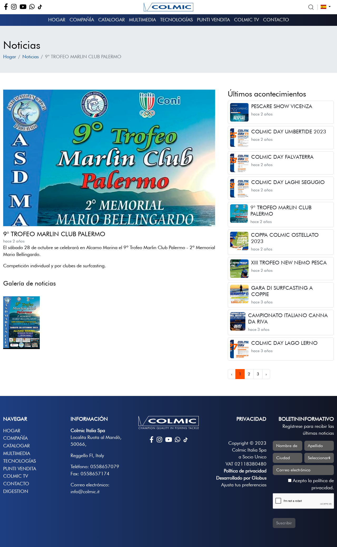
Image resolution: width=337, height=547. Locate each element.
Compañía (82, 19)
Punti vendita (213, 19)
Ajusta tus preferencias (243, 484)
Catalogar (111, 19)
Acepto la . (312, 484)
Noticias (30, 56)
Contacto (276, 19)
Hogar (56, 19)
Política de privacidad (245, 470)
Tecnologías (176, 19)
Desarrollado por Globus (241, 478)
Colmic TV (246, 19)
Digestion (15, 491)
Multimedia (142, 19)
